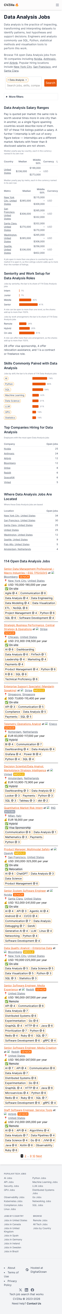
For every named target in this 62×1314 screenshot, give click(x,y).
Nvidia (38, 58)
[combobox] (23, 85)
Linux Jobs (10, 1209)
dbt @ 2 (43, 800)
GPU (7, 412)
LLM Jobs (37, 1186)
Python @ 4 (12, 759)
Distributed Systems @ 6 (20, 1015)
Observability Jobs (14, 1197)
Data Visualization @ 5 (19, 973)
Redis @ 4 (11, 1035)
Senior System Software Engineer (25, 890)
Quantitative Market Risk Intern (23, 807)
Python (9, 384)
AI (6, 378)
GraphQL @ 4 (13, 1025)
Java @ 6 (47, 1025)
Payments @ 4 (14, 664)
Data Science (12, 400)
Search (50, 83)
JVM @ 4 (49, 1140)
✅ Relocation (13, 869)
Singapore (14, 694)
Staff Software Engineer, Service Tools (28, 1110)
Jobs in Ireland (12, 1243)
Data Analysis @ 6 (16, 654)
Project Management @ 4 (21, 613)
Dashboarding (25, 649)
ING (53, 807)
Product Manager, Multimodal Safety (27, 849)
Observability (44, 1145)
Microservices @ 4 (16, 1093)
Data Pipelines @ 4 (43, 1135)
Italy (18, 815)
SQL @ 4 (28, 759)
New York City (23, 66)
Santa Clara (11, 70)
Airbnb (13, 62)
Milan (11, 815)
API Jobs (9, 1182)
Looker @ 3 (12, 795)
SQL (7, 389)
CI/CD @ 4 (30, 916)
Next (39, 1156)
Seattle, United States (8, 249)
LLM (7, 406)
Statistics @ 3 (28, 978)
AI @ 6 (9, 649)
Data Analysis (42, 921)
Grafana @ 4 (13, 754)
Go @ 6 (33, 1020)
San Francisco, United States (19, 520)
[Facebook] (32, 1290)
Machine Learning (14, 395)
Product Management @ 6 (21, 883)
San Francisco (42, 66)
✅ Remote (12, 1001)
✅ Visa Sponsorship (18, 827)
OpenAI (8, 853)
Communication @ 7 (29, 744)
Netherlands (30, 731)
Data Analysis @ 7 (16, 1010)
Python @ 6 (47, 613)
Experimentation (15, 1020)
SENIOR (24, 576)
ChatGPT (22, 873)
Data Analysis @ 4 (16, 598)
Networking (12, 935)
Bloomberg (10, 463)
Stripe (7, 467)
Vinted (7, 482)
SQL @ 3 (10, 800)
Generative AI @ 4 (16, 930)
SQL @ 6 (10, 618)
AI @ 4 (9, 911)
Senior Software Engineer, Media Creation (30, 1047)
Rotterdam (14, 731)
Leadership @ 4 (15, 659)
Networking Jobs (41, 1201)
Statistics (10, 417)
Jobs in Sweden (12, 1247)
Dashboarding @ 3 (16, 790)
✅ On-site (11, 588)
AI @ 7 (9, 1068)
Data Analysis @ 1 (45, 832)
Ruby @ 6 (27, 1035)
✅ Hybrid (11, 739)
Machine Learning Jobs (45, 1182)
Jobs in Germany (13, 1239)
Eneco (53, 724)
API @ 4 (10, 1005)
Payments (11, 716)
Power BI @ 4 (32, 754)
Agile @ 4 (11, 593)
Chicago (13, 637)
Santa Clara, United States (10, 226)
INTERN (10, 811)
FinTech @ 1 (38, 654)
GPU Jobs (9, 1189)
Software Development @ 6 (22, 1040)
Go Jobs (36, 1197)
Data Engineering (42, 598)
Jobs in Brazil (11, 1251)
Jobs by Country (42, 1228)
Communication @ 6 (33, 593)
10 (33, 1156)
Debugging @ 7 (14, 926)
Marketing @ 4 (37, 659)
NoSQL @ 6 (20, 608)
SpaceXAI (9, 477)
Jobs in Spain (11, 1235)
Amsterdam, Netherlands (17, 549)
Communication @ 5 (31, 706)
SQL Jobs (37, 1205)
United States (11, 530)
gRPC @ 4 (49, 1040)
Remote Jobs (40, 1220)
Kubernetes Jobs (13, 1201)
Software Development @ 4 (36, 618)
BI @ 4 (9, 744)
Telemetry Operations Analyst (22, 724)
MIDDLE (39, 690)
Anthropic (49, 58)
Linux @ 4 (45, 930)
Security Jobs (11, 1186)
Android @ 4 (13, 916)
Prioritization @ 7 (16, 1030)
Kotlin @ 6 (26, 1145)
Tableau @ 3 (27, 800)
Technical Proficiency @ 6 (21, 679)
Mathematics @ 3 (16, 837)
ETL (7, 608)
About (11, 1267)
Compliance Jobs (13, 1205)
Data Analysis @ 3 (43, 790)
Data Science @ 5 (42, 968)
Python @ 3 (45, 795)
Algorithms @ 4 (39, 1130)
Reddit (7, 472)
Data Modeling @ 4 (17, 603)
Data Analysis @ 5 (34, 711)
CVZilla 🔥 (11, 5)
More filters (16, 96)
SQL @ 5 (26, 716)
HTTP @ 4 (31, 1025)
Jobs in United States (15, 1220)
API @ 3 (10, 706)
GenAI (31, 926)
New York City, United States (10, 200)
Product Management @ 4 (21, 669)
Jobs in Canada (12, 1224)
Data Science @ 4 (16, 1140)
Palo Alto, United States (16, 544)
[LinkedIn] (26, 1290)
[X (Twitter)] (20, 1290)
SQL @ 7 (41, 1035)
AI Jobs (8, 1178)
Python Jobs (39, 1178)
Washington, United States (10, 238)
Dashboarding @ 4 (16, 749)
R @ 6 (9, 674)
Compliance (12, 711)
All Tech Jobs (40, 1224)
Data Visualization (43, 603)
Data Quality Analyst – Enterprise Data (28, 948)
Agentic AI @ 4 (39, 911)
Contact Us (34, 1303)
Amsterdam (15, 778)
